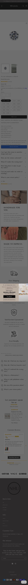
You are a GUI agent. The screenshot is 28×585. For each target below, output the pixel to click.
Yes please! (9, 296)
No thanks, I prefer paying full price (9, 299)
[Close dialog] (27, 284)
